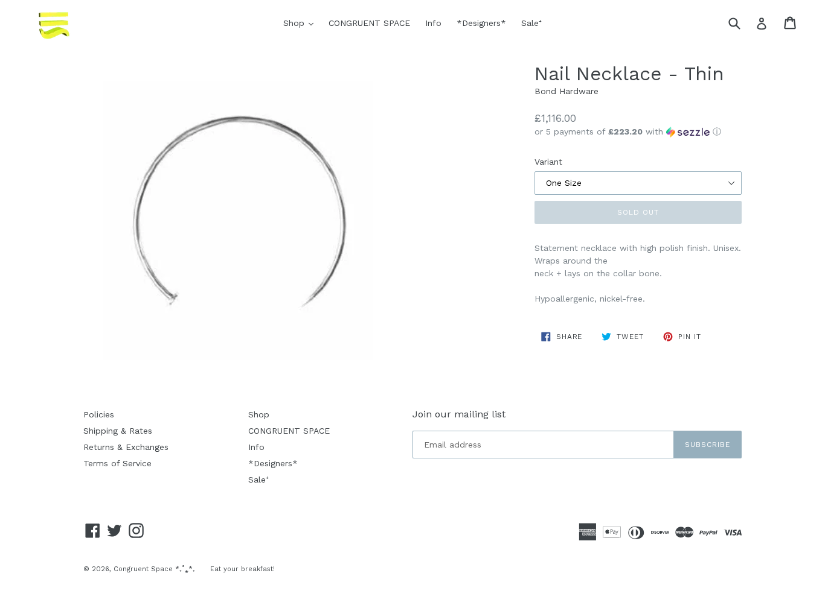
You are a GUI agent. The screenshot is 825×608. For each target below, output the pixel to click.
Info (433, 23)
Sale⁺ (531, 23)
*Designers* (481, 23)
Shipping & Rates (117, 430)
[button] (638, 132)
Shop (301, 22)
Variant (548, 161)
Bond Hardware (566, 91)
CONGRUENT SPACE (369, 23)
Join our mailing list (459, 414)
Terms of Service (117, 463)
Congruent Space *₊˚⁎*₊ (154, 569)
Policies (98, 414)
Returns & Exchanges (126, 447)
